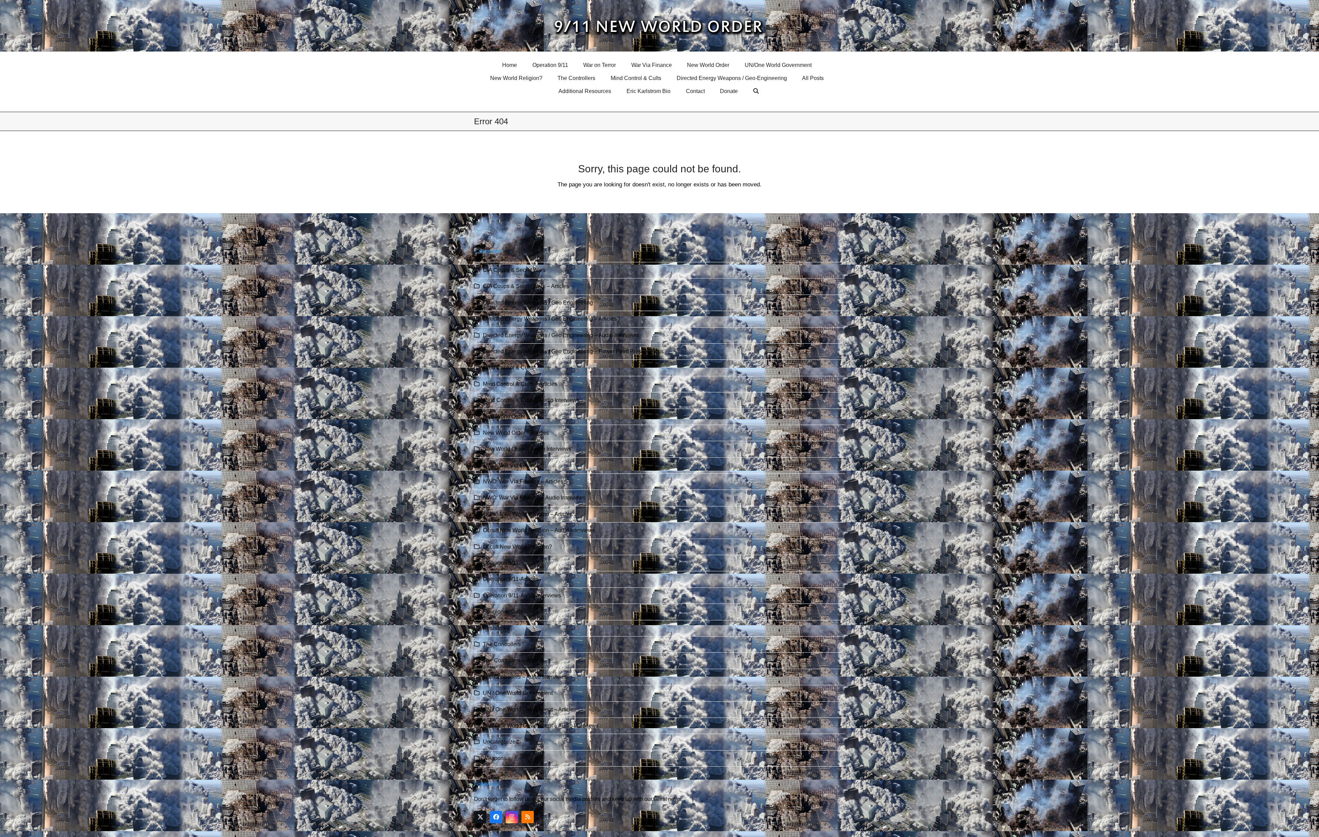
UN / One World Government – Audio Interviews (541, 726)
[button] (757, 91)
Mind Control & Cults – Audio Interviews (531, 400)
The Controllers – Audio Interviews (525, 677)
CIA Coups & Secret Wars (514, 270)
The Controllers (502, 644)
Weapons (494, 758)
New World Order (504, 417)
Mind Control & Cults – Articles (520, 384)
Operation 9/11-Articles (511, 579)
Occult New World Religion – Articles (528, 514)
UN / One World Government (518, 693)
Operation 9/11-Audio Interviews (522, 595)
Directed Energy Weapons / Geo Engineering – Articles (550, 319)
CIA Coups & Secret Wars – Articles (526, 286)
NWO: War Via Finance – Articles (523, 481)
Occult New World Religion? (517, 547)
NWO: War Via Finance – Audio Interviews (534, 498)
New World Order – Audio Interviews (527, 449)
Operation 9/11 (501, 563)
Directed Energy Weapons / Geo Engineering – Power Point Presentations (573, 351)
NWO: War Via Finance (511, 465)
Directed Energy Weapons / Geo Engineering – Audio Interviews (561, 335)
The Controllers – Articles (513, 660)
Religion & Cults (503, 612)
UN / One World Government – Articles (529, 709)
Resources (496, 628)
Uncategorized (501, 742)
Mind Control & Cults (508, 367)
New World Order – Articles (516, 433)
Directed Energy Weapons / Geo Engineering (538, 303)
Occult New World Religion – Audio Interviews (539, 530)
